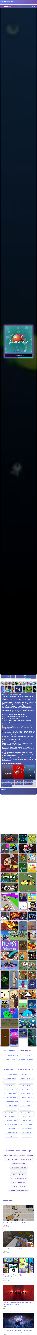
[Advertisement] (18, 814)
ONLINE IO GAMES (7, 2)
